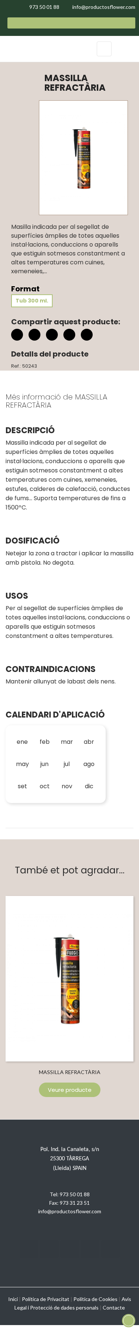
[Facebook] (29, 1249)
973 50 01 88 (75, 1194)
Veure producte (70, 1090)
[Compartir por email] (69, 336)
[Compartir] (17, 335)
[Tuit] (34, 335)
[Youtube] (90, 1249)
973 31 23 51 (75, 1203)
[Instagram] (69, 1249)
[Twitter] (49, 1249)
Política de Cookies (95, 1299)
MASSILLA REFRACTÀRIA (69, 1072)
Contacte (114, 1307)
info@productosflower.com (69, 1211)
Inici (13, 1299)
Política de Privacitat (45, 1299)
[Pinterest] (52, 335)
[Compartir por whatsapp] (87, 336)
